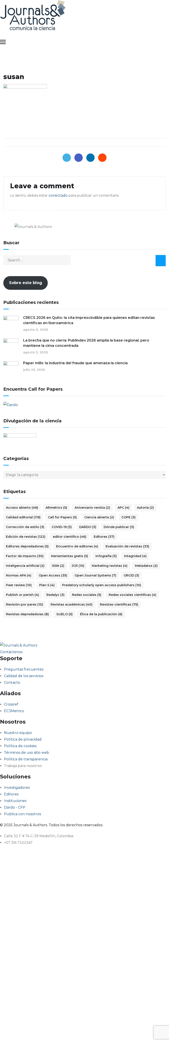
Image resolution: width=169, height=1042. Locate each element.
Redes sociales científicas (132, 595)
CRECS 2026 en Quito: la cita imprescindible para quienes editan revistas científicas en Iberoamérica (89, 320)
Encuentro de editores (77, 546)
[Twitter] (66, 157)
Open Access (53, 575)
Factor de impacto (25, 556)
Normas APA (18, 575)
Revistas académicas (71, 604)
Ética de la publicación (101, 614)
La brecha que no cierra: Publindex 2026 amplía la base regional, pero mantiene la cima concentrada (86, 343)
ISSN (58, 566)
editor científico (69, 537)
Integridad (135, 556)
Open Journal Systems (95, 575)
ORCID (131, 575)
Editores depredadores (27, 546)
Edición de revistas (25, 537)
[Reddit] (102, 157)
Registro (31, 1032)
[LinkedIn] (90, 157)
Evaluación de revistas (127, 546)
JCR (78, 566)
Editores (104, 537)
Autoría (145, 508)
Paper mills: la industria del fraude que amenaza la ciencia (75, 363)
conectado (58, 195)
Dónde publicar (119, 527)
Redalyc (55, 595)
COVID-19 (62, 527)
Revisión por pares (24, 604)
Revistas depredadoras (27, 614)
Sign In (45, 1032)
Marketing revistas (109, 566)
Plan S (47, 585)
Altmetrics (56, 508)
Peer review (19, 585)
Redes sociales (86, 595)
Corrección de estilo (25, 527)
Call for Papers (62, 517)
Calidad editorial (23, 517)
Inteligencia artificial (25, 566)
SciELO (64, 614)
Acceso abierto (22, 508)
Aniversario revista (92, 508)
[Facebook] (78, 157)
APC (123, 508)
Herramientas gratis (69, 556)
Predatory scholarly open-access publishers (101, 585)
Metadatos (146, 566)
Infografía (106, 556)
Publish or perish (22, 595)
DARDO (87, 527)
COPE (128, 517)
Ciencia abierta (99, 517)
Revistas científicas (119, 604)
